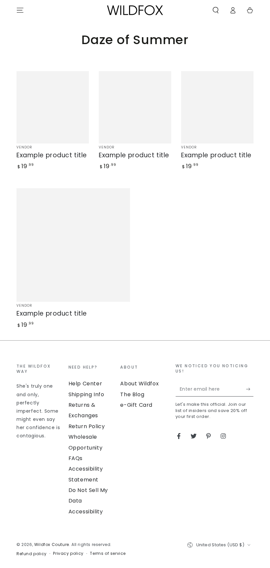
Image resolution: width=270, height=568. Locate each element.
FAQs (75, 458)
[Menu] (20, 10)
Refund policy (31, 553)
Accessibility (85, 511)
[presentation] (39, 402)
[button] (215, 10)
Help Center (85, 383)
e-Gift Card (136, 405)
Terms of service (108, 553)
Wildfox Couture (51, 544)
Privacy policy (68, 553)
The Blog (132, 394)
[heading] (39, 369)
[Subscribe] (250, 389)
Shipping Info (86, 394)
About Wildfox (139, 383)
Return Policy (86, 426)
